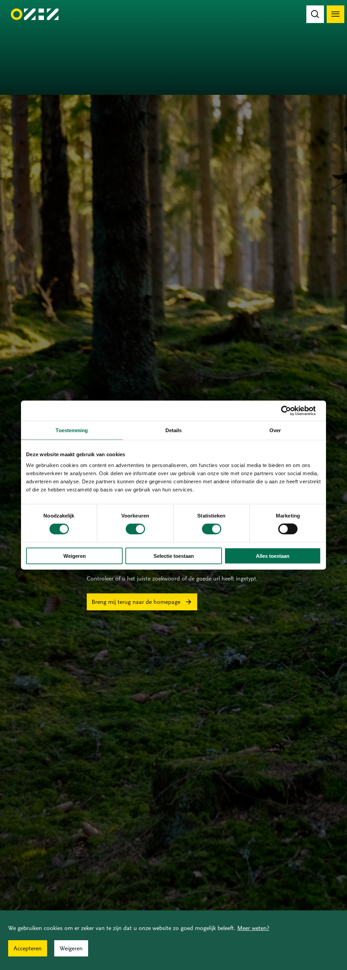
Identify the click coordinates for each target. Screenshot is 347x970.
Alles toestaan (272, 555)
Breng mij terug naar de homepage (135, 601)
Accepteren (28, 948)
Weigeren (74, 555)
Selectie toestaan (174, 555)
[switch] (135, 529)
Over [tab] (275, 430)
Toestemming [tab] (72, 430)
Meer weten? (253, 928)
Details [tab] (173, 430)
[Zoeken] (315, 14)
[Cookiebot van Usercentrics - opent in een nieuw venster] (291, 411)
